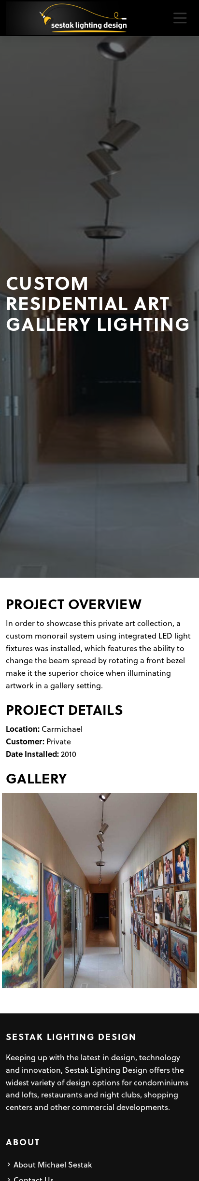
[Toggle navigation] (180, 18)
